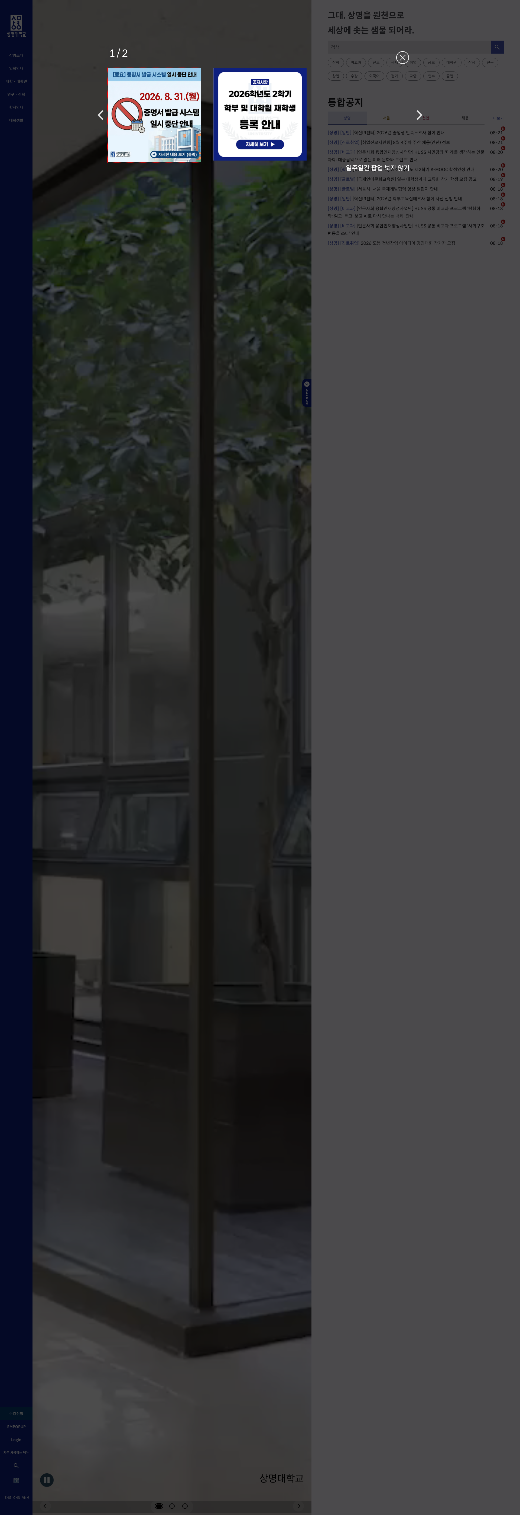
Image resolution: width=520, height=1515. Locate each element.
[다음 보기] (419, 115)
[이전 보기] (100, 115)
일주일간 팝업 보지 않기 (378, 167)
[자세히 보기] (154, 115)
